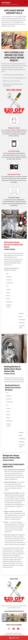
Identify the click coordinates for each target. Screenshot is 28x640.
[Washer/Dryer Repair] (14, 171)
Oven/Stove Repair (14, 151)
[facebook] (9, 628)
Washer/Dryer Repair (14, 174)
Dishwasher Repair (14, 197)
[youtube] (18, 628)
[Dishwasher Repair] (14, 195)
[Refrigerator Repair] (14, 125)
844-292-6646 (14, 90)
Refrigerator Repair (14, 128)
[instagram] (14, 628)
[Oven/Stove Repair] (14, 148)
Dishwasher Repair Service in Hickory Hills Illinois (13, 244)
